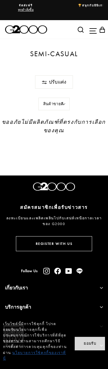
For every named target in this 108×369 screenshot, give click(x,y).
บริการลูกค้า (18, 306)
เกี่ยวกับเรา (16, 287)
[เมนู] (91, 29)
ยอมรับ (90, 343)
